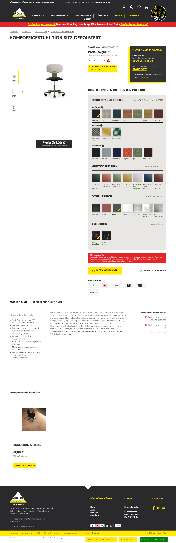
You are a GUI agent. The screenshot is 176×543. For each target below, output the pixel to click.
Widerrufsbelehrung (51, 533)
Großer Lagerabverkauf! (42, 24)
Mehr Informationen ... (18, 541)
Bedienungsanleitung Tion (157, 326)
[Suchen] (123, 7)
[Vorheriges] (23, 92)
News (92, 507)
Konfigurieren (128, 539)
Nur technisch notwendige (101, 539)
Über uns (94, 512)
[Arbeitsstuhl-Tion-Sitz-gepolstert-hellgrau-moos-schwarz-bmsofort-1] (54, 73)
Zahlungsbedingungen (91, 533)
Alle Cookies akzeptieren (153, 539)
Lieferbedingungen (71, 533)
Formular (145, 78)
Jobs (92, 510)
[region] (48, 92)
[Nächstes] (86, 92)
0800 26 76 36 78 (142, 61)
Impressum (14, 533)
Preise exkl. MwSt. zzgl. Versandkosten (54, 146)
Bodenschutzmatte (27, 445)
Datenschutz (27, 533)
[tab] (18, 302)
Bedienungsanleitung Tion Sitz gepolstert (157, 318)
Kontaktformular (131, 507)
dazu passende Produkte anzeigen (103, 68)
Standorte (139, 69)
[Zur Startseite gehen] (15, 13)
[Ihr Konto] (131, 7)
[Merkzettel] (139, 7)
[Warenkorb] (145, 7)
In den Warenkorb (106, 270)
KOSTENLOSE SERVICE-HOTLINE (88, 2)
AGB (38, 533)
